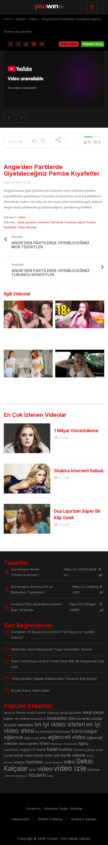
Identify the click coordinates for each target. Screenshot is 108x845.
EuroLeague (84, 731)
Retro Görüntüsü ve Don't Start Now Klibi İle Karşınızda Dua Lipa (57, 664)
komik (8, 755)
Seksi (33, 19)
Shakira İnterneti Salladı (78, 470)
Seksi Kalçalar (27, 227)
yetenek (93, 770)
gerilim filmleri (39, 744)
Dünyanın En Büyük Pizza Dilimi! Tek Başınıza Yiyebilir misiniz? (53, 634)
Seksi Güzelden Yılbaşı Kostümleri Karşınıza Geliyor (25, 339)
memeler (43, 222)
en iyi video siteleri (60, 724)
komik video (23, 755)
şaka (50, 776)
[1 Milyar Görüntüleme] (27, 438)
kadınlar (65, 749)
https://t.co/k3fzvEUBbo (80, 572)
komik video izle (47, 755)
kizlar (99, 750)
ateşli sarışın (93, 712)
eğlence (13, 737)
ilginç (83, 743)
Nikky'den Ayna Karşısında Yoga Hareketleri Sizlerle (51, 649)
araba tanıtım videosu (43, 713)
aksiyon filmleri (15, 713)
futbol (22, 744)
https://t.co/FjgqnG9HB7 (82, 607)
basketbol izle (61, 718)
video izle (69, 768)
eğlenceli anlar (35, 738)
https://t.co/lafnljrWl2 (85, 589)
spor (32, 770)
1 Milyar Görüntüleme (76, 430)
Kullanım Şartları (83, 819)
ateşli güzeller (26, 222)
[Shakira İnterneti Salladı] (27, 478)
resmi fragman (53, 762)
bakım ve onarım (17, 719)
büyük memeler (19, 724)
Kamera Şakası (84, 750)
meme (19, 762)
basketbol (38, 719)
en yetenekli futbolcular (52, 731)
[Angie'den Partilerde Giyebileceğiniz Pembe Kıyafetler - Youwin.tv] (52, 6)
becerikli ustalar (89, 718)
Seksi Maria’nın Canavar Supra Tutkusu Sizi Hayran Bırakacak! (77, 388)
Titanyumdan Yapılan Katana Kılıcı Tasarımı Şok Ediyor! (54, 678)
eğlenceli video (67, 737)
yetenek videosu (15, 776)
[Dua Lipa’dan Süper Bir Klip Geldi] (27, 519)
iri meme (39, 750)
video (44, 768)
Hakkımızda (20, 819)
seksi (69, 762)
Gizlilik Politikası (50, 819)
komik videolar (73, 755)
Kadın (21, 19)
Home (8, 19)
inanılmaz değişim (18, 750)
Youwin (37, 775)
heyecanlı (70, 744)
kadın (52, 749)
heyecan (57, 744)
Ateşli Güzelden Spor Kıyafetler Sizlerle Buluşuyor (24, 388)
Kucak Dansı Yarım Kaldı (30, 690)
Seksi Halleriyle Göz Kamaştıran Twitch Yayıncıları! (74, 339)
